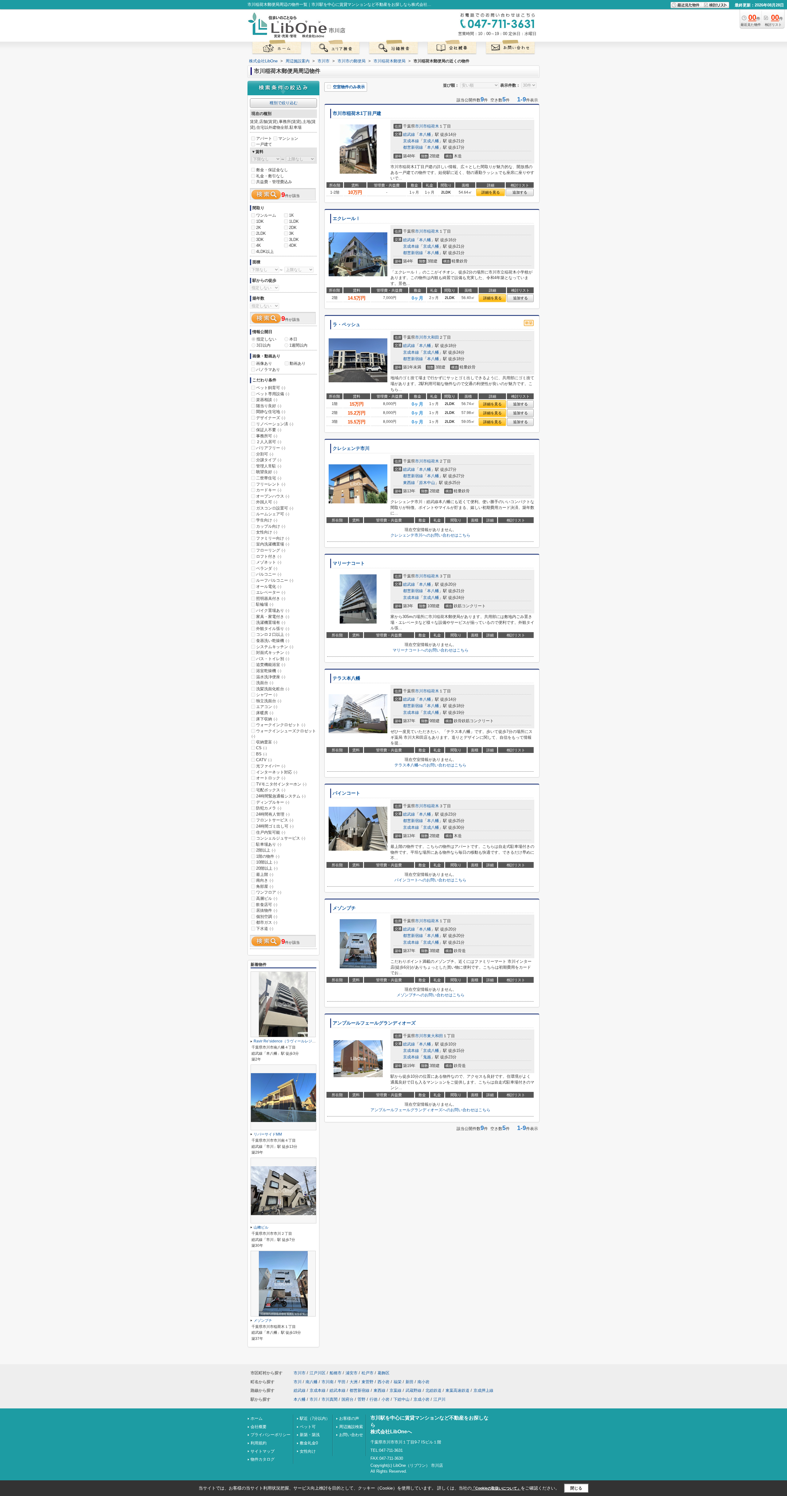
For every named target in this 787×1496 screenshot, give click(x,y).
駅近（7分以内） (315, 1418)
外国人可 (266, 502)
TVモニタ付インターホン (281, 784)
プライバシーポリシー (271, 1434)
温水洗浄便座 (270, 677)
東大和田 (435, 1035)
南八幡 (312, 1382)
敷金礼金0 (309, 1443)
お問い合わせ (351, 1434)
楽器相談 (266, 399)
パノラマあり (268, 369)
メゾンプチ (344, 908)
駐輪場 (264, 604)
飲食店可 (266, 904)
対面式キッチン (272, 652)
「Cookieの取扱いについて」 (496, 1488)
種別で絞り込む (284, 102)
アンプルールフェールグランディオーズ (374, 1023)
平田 (342, 1382)
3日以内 (263, 345)
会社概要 (259, 1426)
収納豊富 (266, 742)
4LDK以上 (265, 251)
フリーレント (270, 484)
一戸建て (264, 144)
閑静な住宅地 (270, 411)
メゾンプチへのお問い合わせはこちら (431, 995)
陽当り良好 (268, 406)
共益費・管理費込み (274, 181)
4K (258, 245)
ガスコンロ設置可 (274, 508)
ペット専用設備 (272, 394)
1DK (260, 221)
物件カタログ (263, 1459)
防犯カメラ (268, 808)
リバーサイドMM (268, 1134)
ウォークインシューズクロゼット (283, 733)
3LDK (294, 239)
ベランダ (266, 568)
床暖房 (264, 713)
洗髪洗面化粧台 (272, 689)
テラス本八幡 (346, 678)
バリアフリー (270, 448)
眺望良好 (266, 472)
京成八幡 (431, 141)
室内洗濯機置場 (272, 544)
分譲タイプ (268, 460)
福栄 (397, 1382)
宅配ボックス (270, 790)
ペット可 (308, 1426)
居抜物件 (266, 910)
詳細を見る (490, 192)
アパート (264, 138)
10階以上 (267, 862)
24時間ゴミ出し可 (275, 826)
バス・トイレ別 (272, 658)
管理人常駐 (268, 466)
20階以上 (267, 868)
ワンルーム (266, 215)
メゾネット (268, 562)
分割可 (264, 454)
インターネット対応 (276, 772)
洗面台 (264, 682)
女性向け (266, 532)
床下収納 (266, 719)
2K (258, 227)
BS (261, 754)
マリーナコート (349, 563)
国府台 (348, 1399)
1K (291, 215)
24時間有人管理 (273, 814)
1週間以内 (298, 345)
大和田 (433, 337)
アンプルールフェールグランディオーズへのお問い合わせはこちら (430, 1110)
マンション (288, 138)
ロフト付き (268, 556)
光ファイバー (270, 766)
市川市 (421, 126)
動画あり (298, 363)
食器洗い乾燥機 (272, 640)
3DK (260, 239)
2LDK (261, 233)
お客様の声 (349, 1418)
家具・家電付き (272, 616)
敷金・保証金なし (272, 169)
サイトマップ (263, 1451)
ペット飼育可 (270, 387)
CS (261, 748)
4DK (293, 245)
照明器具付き (270, 598)
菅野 (362, 1399)
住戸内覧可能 (270, 832)
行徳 (374, 1399)
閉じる (576, 1488)
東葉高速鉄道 (457, 1390)
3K (291, 233)
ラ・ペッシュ (346, 324)
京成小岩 (421, 1399)
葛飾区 (384, 1373)
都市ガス (266, 922)
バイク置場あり (272, 610)
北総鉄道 (433, 1390)
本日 (293, 339)
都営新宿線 (413, 147)
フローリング (270, 550)
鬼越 (427, 1057)
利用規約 (259, 1443)
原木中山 (427, 482)
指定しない (266, 339)
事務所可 (266, 436)
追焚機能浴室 (270, 664)
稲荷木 (433, 126)
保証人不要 (268, 429)
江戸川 (439, 1399)
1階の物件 (267, 856)
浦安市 (352, 1373)
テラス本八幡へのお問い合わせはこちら (430, 765)
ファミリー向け (272, 538)
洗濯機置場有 (270, 622)
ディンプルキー (272, 802)
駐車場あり (268, 844)
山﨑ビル (261, 1227)
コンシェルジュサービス (280, 838)
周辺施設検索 (351, 1426)
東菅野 (368, 1382)
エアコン (266, 706)
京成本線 (411, 141)
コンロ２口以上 (272, 634)
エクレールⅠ (346, 218)
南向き (264, 880)
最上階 (264, 874)
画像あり (264, 363)
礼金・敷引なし (270, 176)
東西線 (409, 482)
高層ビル (266, 898)
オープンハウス (272, 496)
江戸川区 (318, 1373)
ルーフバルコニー (274, 580)
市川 (298, 1382)
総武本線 (338, 1390)
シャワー (266, 694)
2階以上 (265, 850)
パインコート (346, 793)
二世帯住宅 (268, 478)
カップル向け (270, 526)
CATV (264, 760)
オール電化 (268, 586)
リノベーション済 (274, 424)
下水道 (264, 928)
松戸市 (368, 1373)
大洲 (354, 1382)
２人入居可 (268, 441)
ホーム (257, 1418)
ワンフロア (268, 892)
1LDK (294, 221)
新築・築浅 (310, 1434)
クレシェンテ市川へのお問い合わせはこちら (430, 535)
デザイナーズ (270, 417)
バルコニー (268, 574)
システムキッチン (274, 646)
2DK (293, 227)
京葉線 (395, 1390)
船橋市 (336, 1373)
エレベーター (270, 592)
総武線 (409, 134)
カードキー (268, 490)
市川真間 (330, 1399)
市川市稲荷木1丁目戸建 (357, 113)
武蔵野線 (413, 1390)
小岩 (386, 1399)
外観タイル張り (272, 628)
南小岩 (423, 1382)
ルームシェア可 (272, 514)
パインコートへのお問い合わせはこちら (430, 880)
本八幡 (425, 134)
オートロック (270, 778)
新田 (409, 1382)
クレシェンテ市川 (351, 448)
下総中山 (401, 1399)
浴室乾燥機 (268, 670)
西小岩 (384, 1382)
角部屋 (264, 886)
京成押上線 (483, 1390)
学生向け (266, 520)
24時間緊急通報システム (281, 796)
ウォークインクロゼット (280, 724)
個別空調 (266, 916)
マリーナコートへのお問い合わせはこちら (431, 650)
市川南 (328, 1382)
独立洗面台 (268, 701)
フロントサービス (274, 820)
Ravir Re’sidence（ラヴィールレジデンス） (290, 1041)
